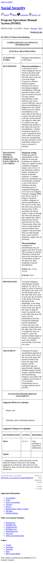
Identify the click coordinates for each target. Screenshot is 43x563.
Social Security (13, 8)
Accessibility (10, 498)
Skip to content (6, 2)
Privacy (8, 507)
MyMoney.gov (11, 529)
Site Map (9, 511)
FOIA (8, 500)
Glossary (9, 505)
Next (40, 28)
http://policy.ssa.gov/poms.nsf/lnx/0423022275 (17, 478)
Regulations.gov (12, 531)
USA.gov (9, 533)
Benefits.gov (10, 523)
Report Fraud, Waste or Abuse (17, 509)
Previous (33, 28)
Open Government (13, 502)
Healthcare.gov (11, 527)
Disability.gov (11, 525)
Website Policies (12, 513)
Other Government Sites (15, 536)
